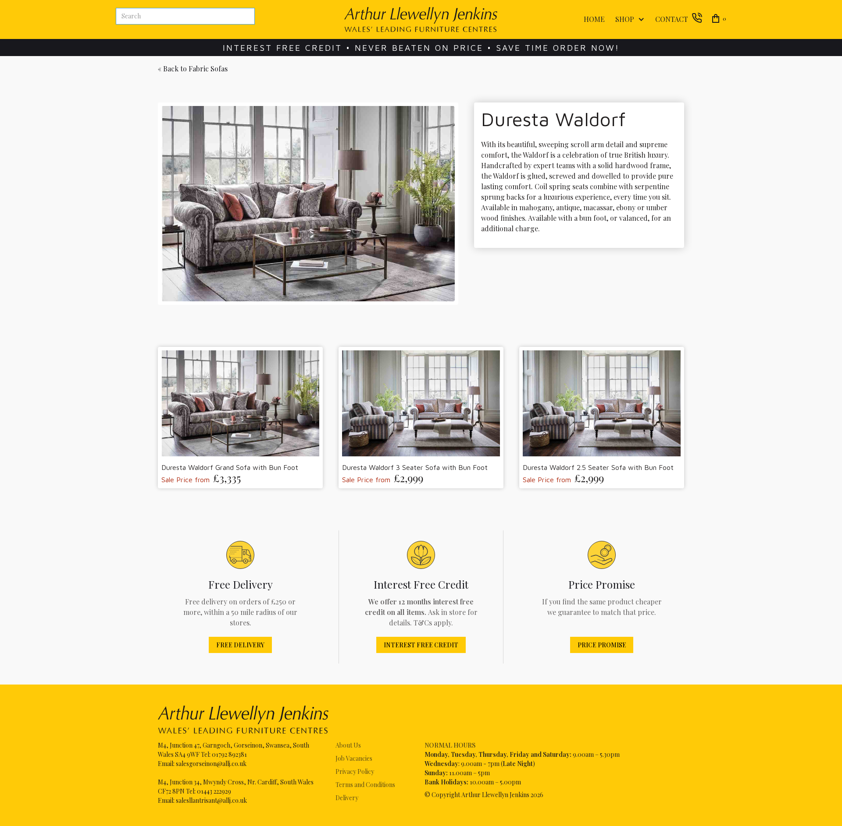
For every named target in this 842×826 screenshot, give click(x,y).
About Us (348, 745)
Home (594, 19)
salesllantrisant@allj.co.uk (211, 800)
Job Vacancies (353, 758)
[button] (628, 19)
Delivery (346, 798)
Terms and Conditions (365, 784)
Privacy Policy (354, 771)
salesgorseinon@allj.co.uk (211, 763)
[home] (420, 19)
